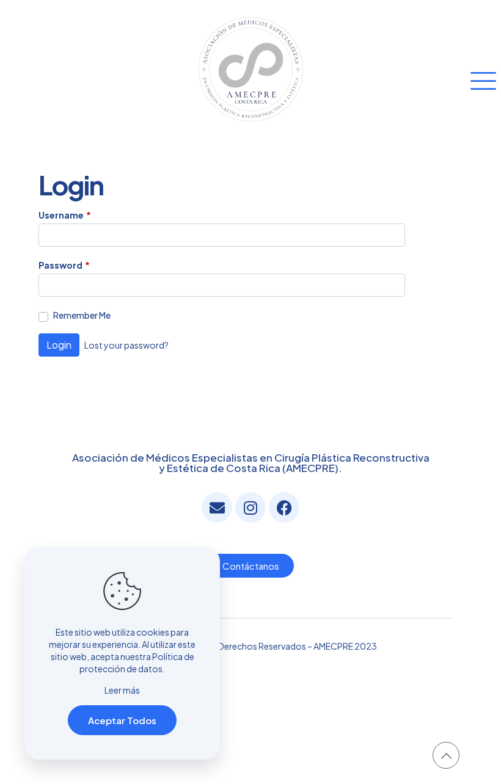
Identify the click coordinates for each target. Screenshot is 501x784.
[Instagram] (250, 507)
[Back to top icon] (446, 755)
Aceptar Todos (122, 720)
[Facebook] (284, 507)
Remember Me (82, 315)
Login (58, 344)
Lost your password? (126, 344)
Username (64, 214)
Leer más (122, 689)
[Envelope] (217, 507)
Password (64, 265)
